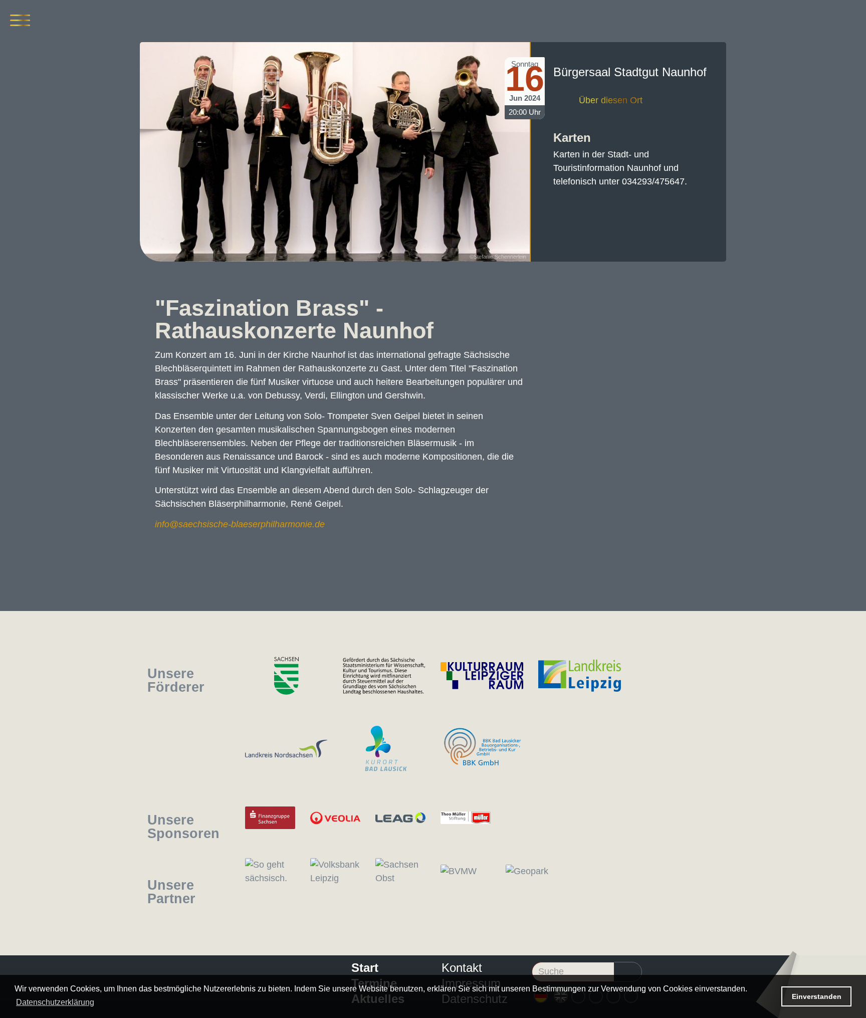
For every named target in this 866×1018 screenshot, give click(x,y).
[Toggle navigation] (20, 20)
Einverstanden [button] (816, 996)
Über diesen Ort (610, 100)
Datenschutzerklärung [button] (55, 1002)
